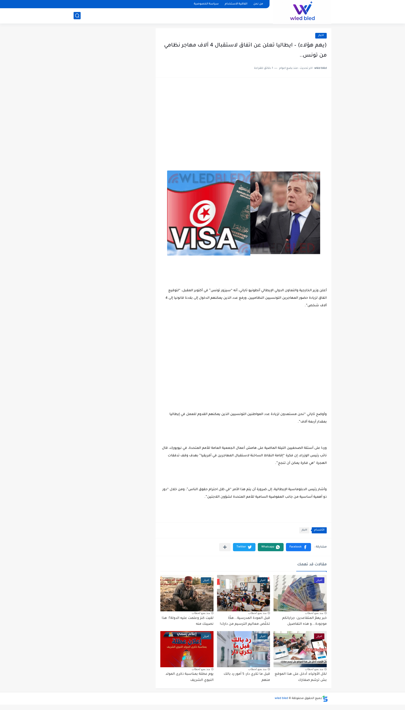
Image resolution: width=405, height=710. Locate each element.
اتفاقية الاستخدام (236, 4)
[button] (298, 547)
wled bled (281, 698)
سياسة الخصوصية (206, 4)
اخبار (321, 35)
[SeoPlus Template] (325, 698)
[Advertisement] (243, 119)
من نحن (258, 4)
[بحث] (77, 15)
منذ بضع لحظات (314, 613)
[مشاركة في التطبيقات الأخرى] (225, 547)
